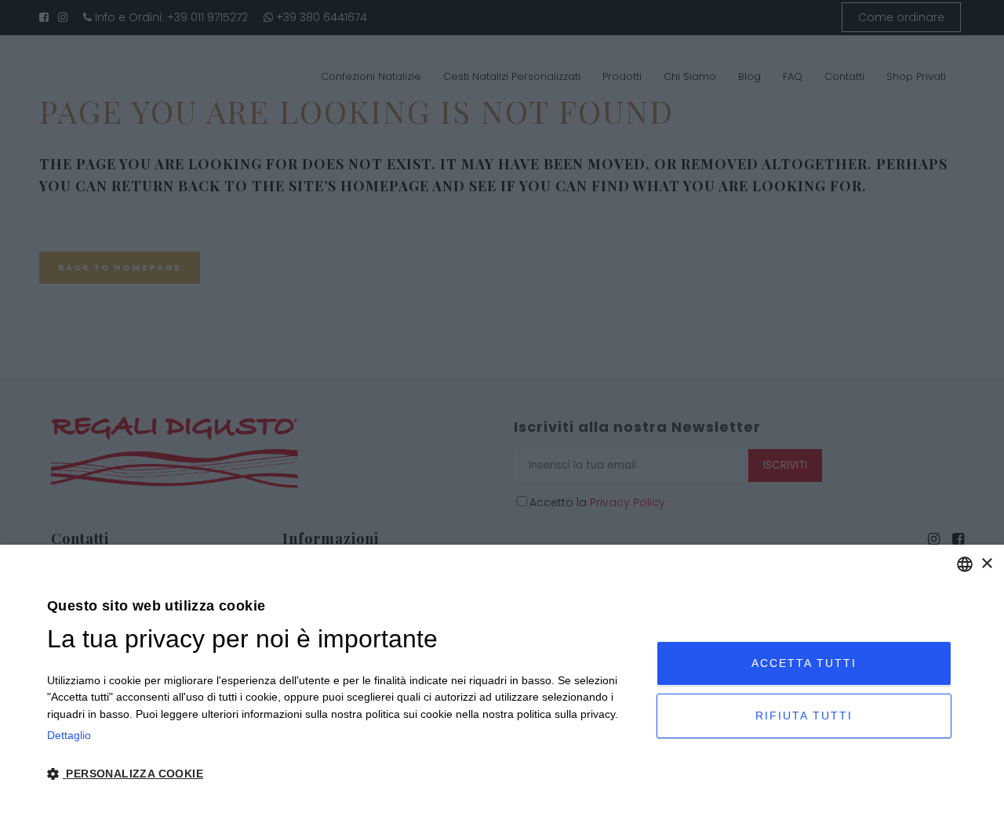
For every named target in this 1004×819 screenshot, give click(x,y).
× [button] (986, 564)
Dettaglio (69, 735)
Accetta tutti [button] (804, 663)
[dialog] (502, 682)
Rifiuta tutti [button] (804, 715)
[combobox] (965, 564)
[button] (342, 774)
